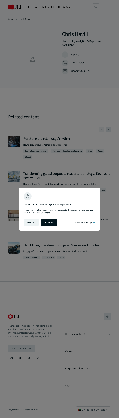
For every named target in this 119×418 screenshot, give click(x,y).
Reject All (31, 222)
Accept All (49, 222)
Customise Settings (85, 222)
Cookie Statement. (42, 212)
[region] (59, 209)
